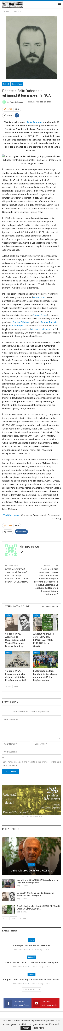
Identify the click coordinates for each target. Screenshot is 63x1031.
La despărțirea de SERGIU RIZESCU (31, 870)
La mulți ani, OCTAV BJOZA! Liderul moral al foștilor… (31, 962)
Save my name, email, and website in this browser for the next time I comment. (32, 763)
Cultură (6, 84)
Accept (26, 1027)
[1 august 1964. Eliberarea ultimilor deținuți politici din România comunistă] (17, 659)
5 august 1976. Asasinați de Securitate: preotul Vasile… (31, 979)
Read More (38, 1028)
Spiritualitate (17, 84)
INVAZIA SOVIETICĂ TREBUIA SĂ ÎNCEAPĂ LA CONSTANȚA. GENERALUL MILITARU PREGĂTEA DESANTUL (16, 575)
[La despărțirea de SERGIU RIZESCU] (31, 856)
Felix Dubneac (34, 121)
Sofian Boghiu (17, 325)
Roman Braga (40, 314)
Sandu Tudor (39, 297)
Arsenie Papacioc (49, 322)
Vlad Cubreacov (11, 515)
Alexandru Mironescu (41, 329)
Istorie (31, 865)
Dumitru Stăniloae (21, 322)
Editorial (31, 957)
